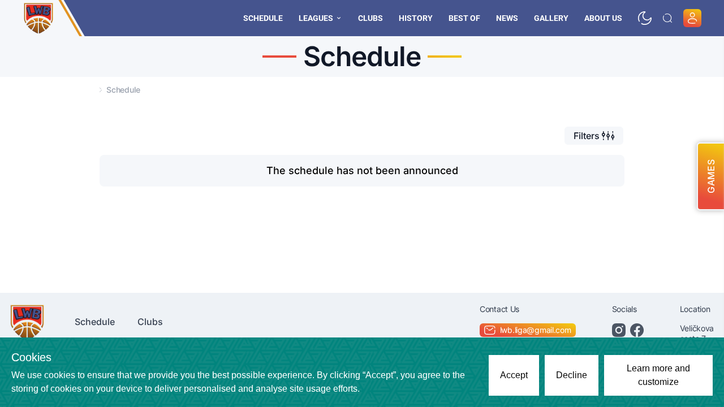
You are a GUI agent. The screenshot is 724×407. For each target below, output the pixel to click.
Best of (464, 18)
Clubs (370, 18)
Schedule (263, 18)
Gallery (551, 18)
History (416, 18)
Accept (514, 375)
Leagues (316, 18)
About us (603, 18)
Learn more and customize (658, 375)
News (507, 18)
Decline (571, 375)
